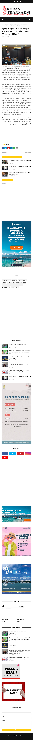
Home (3, 618)
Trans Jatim (19, 285)
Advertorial (4, 280)
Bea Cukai (14, 280)
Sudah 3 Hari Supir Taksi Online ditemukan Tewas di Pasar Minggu (20, 357)
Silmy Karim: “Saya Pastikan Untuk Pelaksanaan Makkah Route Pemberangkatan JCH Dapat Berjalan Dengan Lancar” (19, 364)
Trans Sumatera (15, 287)
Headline (24, 280)
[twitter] (15, 1)
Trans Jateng (12, 285)
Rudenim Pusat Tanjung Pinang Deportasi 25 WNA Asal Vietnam (20, 161)
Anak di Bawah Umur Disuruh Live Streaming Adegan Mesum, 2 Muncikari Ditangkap (19, 371)
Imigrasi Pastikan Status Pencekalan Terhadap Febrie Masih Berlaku (19, 173)
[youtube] (21, 1)
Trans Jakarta (5, 285)
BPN (9, 280)
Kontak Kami (23, 735)
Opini (18, 623)
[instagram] (18, 1)
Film (19, 280)
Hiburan (4, 282)
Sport (13, 282)
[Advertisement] (16, 302)
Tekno (17, 282)
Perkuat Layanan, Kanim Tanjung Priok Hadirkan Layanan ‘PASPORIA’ (20, 167)
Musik (9, 282)
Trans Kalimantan (6, 287)
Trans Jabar (23, 282)
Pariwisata (4, 623)
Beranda (3, 24)
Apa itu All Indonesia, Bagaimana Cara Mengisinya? (17, 345)
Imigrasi (7, 24)
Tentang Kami (15, 735)
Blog (21, 737)
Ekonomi (4, 621)
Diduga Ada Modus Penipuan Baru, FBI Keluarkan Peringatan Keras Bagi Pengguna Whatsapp (20, 351)
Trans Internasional (21, 619)
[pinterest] (20, 453)
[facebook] (12, 1)
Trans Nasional (5, 619)
